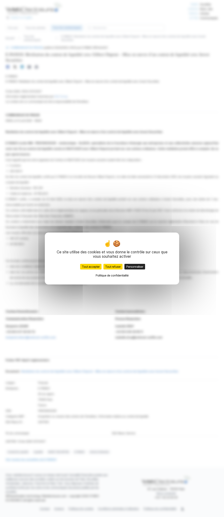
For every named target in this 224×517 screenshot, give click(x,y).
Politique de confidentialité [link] (112, 275)
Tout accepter (91, 266)
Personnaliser (134, 266)
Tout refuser (113, 266)
